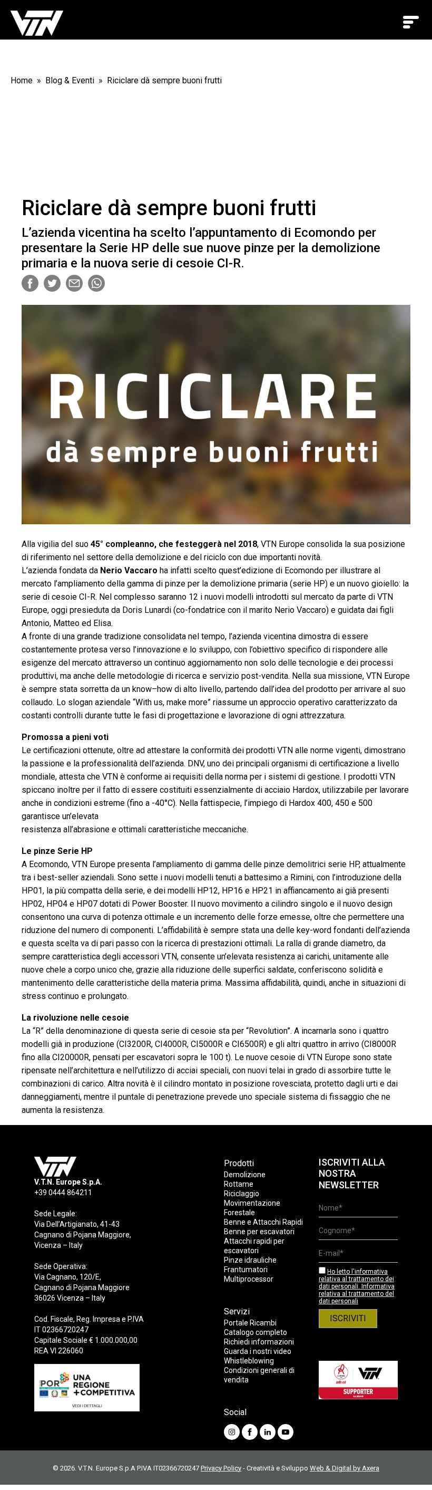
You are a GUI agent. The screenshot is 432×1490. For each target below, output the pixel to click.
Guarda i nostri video (257, 1351)
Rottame (238, 1184)
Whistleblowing (249, 1361)
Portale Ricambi (250, 1323)
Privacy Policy (221, 1468)
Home (22, 80)
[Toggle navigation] (411, 22)
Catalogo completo (255, 1332)
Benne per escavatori (259, 1231)
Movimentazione (252, 1203)
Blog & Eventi (69, 80)
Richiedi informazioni (259, 1342)
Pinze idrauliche (250, 1260)
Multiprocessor (248, 1279)
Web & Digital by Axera (344, 1468)
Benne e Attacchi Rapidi (263, 1222)
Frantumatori (246, 1269)
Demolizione (245, 1174)
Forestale (239, 1212)
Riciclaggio (241, 1193)
